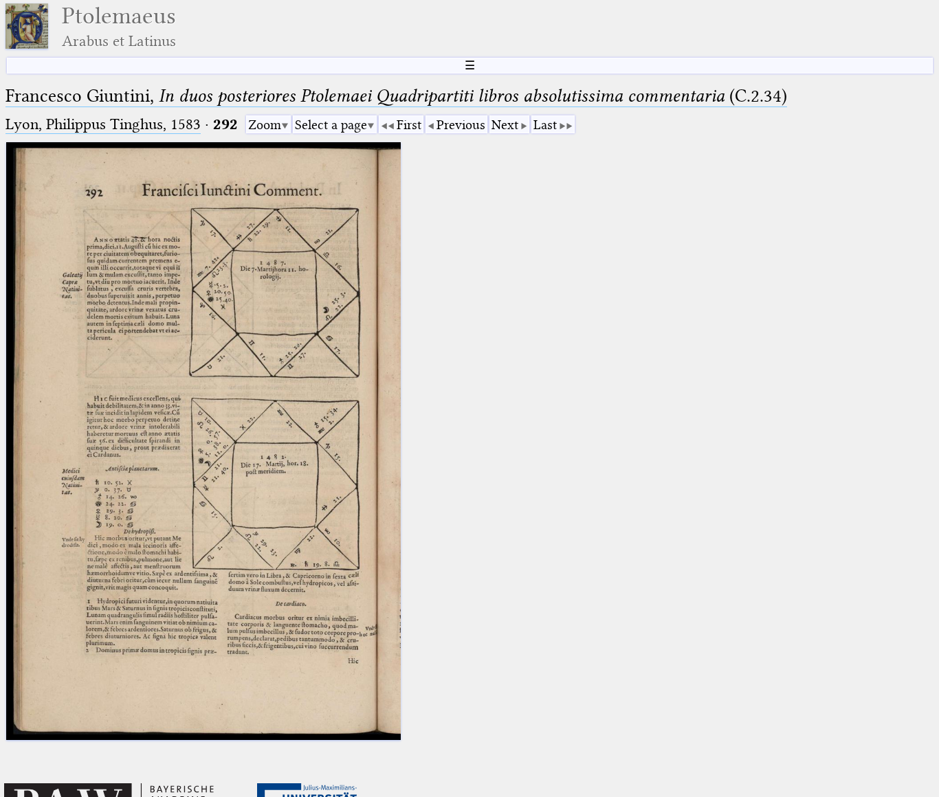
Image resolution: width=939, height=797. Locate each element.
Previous (461, 125)
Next (504, 125)
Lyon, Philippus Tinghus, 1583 (103, 124)
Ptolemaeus (119, 26)
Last (545, 125)
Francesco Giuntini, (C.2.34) (396, 95)
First (409, 125)
